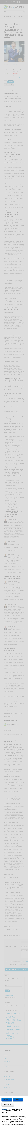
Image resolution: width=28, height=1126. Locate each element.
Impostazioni (7, 1104)
